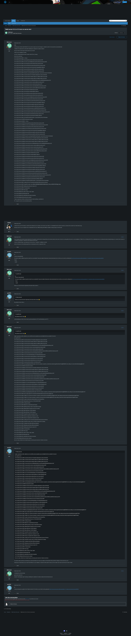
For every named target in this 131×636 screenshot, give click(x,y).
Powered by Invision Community (65, 634)
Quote (18, 231)
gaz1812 (9, 251)
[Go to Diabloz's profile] (9, 226)
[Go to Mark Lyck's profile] (6, 33)
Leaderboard (23, 20)
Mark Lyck (11, 32)
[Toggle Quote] (15, 273)
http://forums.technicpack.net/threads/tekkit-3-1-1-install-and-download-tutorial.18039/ (64, 589)
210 (9, 231)
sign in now (27, 598)
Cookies (69, 633)
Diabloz (9, 222)
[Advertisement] (65, 12)
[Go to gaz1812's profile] (9, 255)
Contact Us (65, 633)
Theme (61, 633)
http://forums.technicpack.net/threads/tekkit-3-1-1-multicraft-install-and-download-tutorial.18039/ (87, 258)
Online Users (14, 23)
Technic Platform (7, 20)
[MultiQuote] (15, 204)
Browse (13, 20)
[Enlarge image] (39, 299)
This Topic (121, 20)
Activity (18, 20)
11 (9, 260)
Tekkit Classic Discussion (17, 33)
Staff (9, 23)
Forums (5, 23)
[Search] (126, 21)
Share (116, 32)
